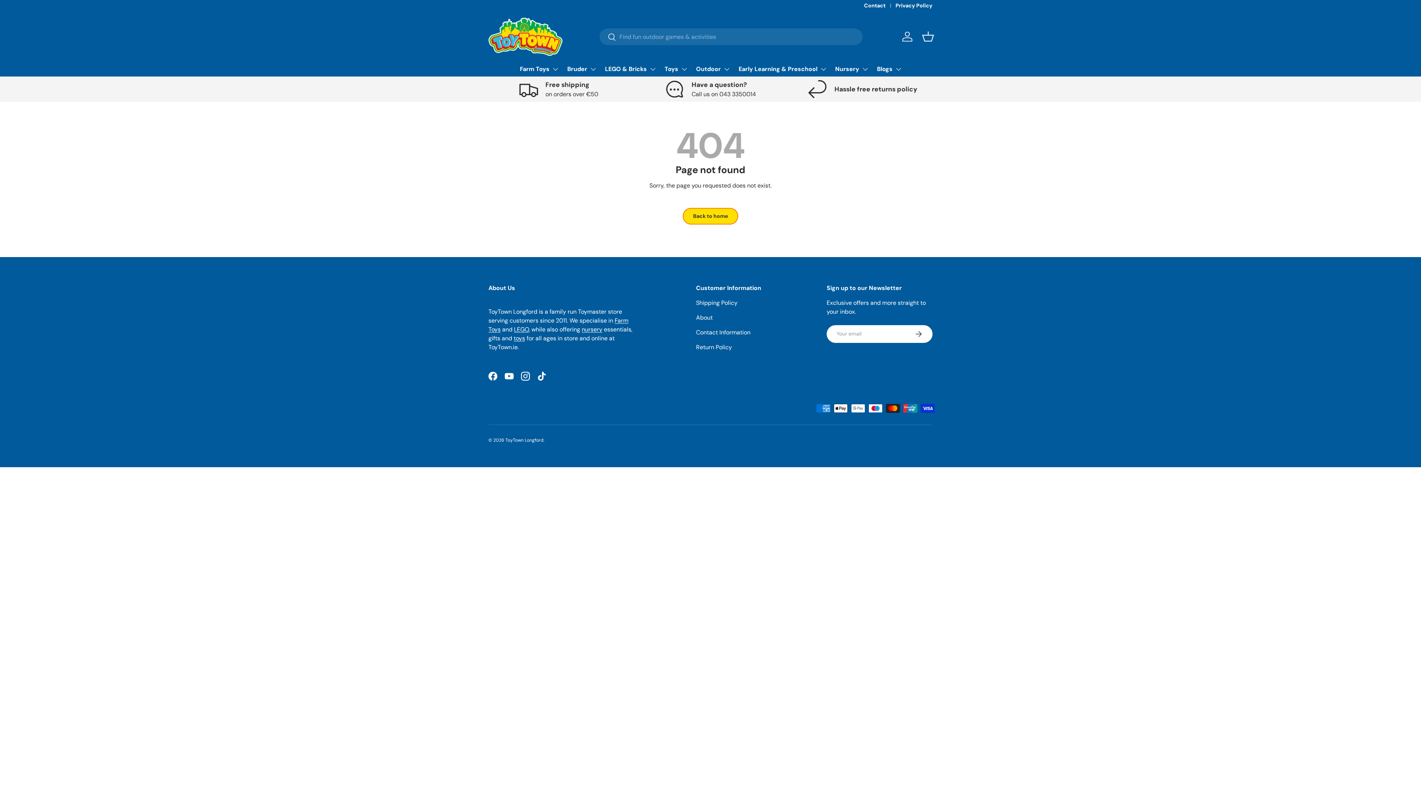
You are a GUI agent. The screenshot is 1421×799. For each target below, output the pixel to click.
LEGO (521, 329)
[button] (928, 36)
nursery (592, 329)
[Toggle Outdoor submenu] (726, 69)
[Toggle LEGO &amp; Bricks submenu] (652, 69)
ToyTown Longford (524, 440)
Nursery (847, 69)
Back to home (710, 216)
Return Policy (714, 347)
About (704, 317)
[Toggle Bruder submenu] (593, 69)
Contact (875, 5)
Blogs (885, 69)
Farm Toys (535, 69)
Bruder (577, 69)
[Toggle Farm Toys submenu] (555, 69)
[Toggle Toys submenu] (684, 69)
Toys (671, 69)
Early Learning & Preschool (778, 69)
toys (519, 338)
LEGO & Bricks (626, 69)
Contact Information (723, 332)
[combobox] (731, 36)
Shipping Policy (717, 303)
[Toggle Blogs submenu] (898, 69)
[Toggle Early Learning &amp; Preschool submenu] (823, 69)
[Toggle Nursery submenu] (865, 69)
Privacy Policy (914, 5)
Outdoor (708, 69)
